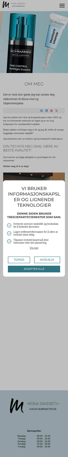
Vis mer (34, 248)
